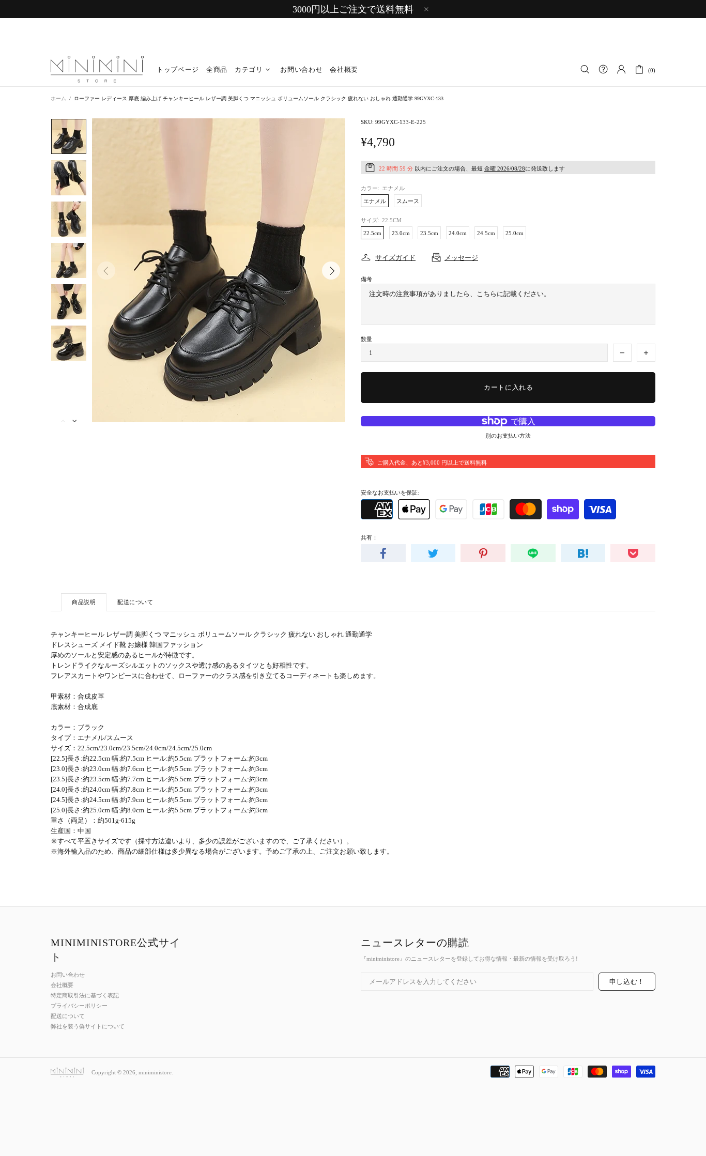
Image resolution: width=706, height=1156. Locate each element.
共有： (369, 537)
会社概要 (62, 985)
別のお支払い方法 (508, 436)
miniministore (97, 70)
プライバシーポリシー (79, 1006)
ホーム (58, 98)
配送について (68, 1016)
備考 (366, 279)
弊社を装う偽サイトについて (88, 1026)
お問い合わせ (68, 975)
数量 (366, 339)
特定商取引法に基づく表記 (85, 995)
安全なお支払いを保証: (390, 492)
